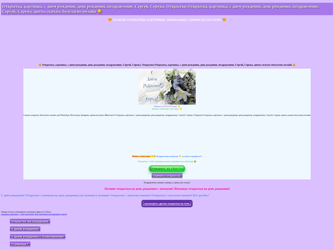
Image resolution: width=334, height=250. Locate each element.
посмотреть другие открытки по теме (167, 203)
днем (22, 214)
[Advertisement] (79, 42)
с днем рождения (25, 229)
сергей (64, 214)
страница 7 (20, 244)
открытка (5, 214)
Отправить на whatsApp (167, 168)
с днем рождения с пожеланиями (38, 236)
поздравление (54, 214)
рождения (29, 214)
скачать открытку (167, 175)
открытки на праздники (30, 221)
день (36, 214)
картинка (14, 214)
